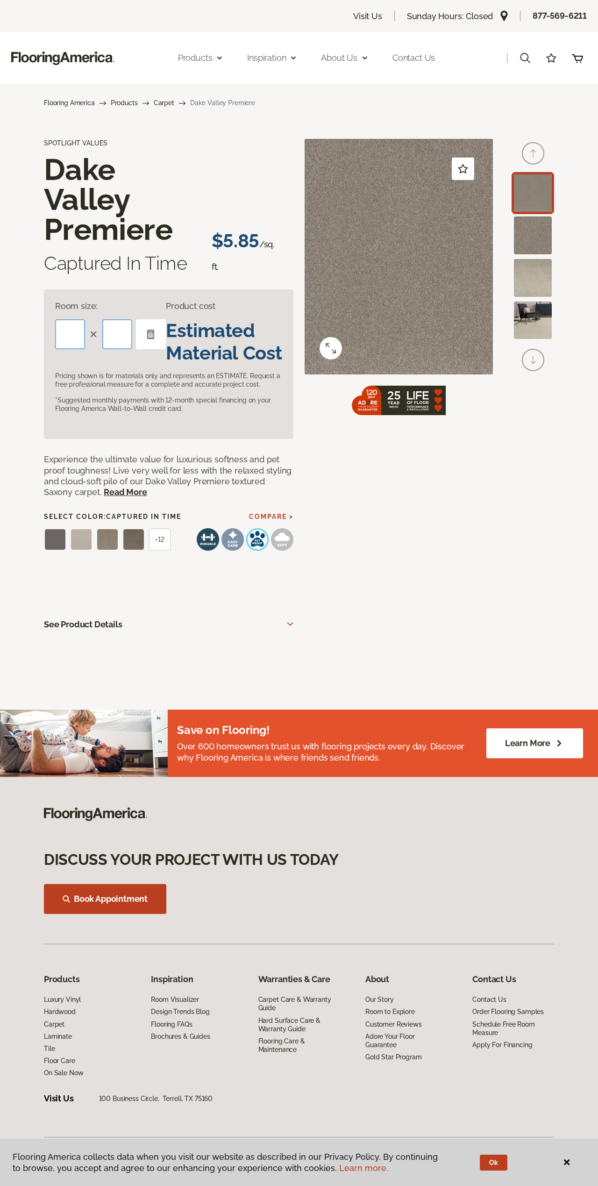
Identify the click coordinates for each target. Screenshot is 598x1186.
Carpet (164, 103)
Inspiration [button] (266, 58)
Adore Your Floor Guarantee (390, 1041)
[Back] (533, 153)
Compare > (271, 516)
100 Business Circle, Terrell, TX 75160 (156, 1098)
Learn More (527, 743)
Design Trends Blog (180, 1011)
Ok (493, 1162)
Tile (49, 1048)
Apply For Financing (502, 1045)
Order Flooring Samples (508, 1011)
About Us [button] (339, 58)
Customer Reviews (393, 1024)
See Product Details (83, 624)
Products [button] (195, 58)
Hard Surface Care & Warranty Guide (289, 1025)
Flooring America (69, 103)
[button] (525, 58)
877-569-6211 (560, 16)
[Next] (533, 360)
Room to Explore (390, 1011)
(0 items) (577, 58)
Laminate (58, 1036)
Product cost (190, 306)
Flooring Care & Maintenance (281, 1045)
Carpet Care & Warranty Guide (294, 1004)
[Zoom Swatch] (331, 348)
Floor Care (59, 1060)
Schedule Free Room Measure (503, 1028)
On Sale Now (63, 1073)
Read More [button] (125, 492)
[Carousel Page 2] (533, 235)
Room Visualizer (175, 999)
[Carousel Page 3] (533, 278)
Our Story (379, 999)
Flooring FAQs (171, 1024)
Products (124, 103)
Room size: (76, 306)
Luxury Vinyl (62, 999)
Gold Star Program (393, 1057)
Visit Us (367, 16)
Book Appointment (111, 899)
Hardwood (60, 1011)
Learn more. (363, 1168)
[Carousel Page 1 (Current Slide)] (533, 193)
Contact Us (413, 58)
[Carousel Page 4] (533, 320)
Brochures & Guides (180, 1036)
